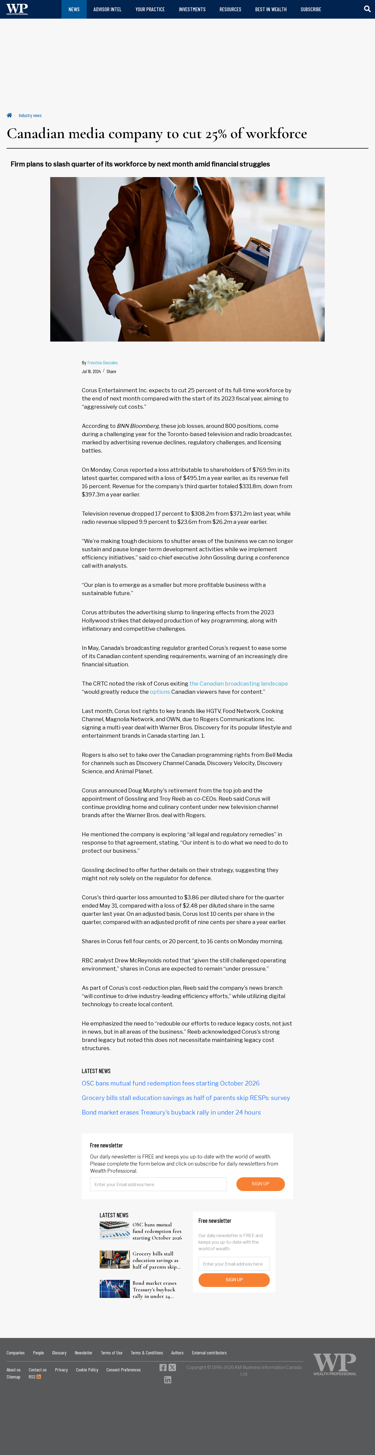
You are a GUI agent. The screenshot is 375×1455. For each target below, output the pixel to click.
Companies (16, 1352)
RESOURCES (230, 9)
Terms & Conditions (147, 1352)
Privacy (61, 1369)
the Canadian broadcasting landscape (238, 683)
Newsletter (84, 1352)
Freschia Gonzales (102, 362)
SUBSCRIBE (311, 9)
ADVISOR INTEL (108, 9)
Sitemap (13, 1377)
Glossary (59, 1352)
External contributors (209, 1352)
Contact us (38, 1369)
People (38, 1352)
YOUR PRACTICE (150, 9)
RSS (33, 1377)
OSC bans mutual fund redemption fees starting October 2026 (171, 1083)
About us (14, 1369)
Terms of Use (111, 1352)
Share (111, 371)
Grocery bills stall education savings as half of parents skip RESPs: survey (186, 1097)
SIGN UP (260, 1183)
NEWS (74, 9)
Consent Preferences (124, 1369)
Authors (177, 1352)
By (100, 362)
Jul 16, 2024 (91, 371)
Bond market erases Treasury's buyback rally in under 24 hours (171, 1112)
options (160, 692)
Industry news (30, 115)
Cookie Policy (87, 1369)
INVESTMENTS (192, 9)
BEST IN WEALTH (271, 9)
